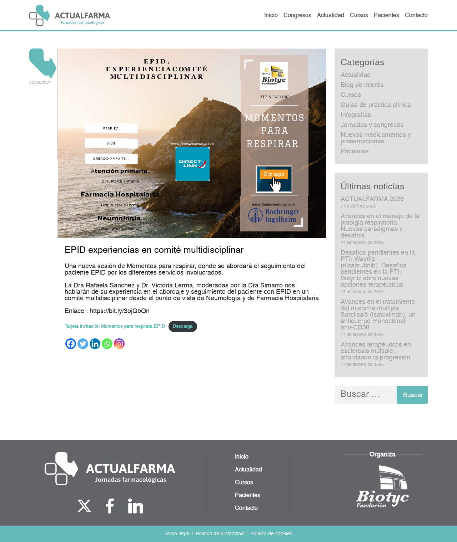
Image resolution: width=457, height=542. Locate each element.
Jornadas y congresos (372, 125)
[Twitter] (82, 343)
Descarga (182, 326)
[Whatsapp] (107, 343)
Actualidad (356, 75)
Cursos (351, 95)
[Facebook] (70, 343)
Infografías (356, 115)
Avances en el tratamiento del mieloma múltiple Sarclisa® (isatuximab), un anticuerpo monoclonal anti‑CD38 (378, 315)
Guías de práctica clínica (376, 105)
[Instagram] (119, 343)
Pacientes (355, 151)
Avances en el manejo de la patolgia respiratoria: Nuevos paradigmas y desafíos (380, 226)
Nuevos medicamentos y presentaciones (376, 138)
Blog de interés (362, 85)
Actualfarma (69, 15)
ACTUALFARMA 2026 (372, 199)
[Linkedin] (95, 343)
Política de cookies (271, 533)
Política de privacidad (220, 533)
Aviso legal (177, 533)
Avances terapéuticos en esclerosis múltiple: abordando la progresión (376, 351)
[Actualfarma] (109, 469)
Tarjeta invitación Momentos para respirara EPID (115, 326)
